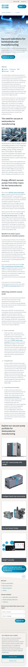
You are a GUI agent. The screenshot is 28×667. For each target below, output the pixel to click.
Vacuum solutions (7, 588)
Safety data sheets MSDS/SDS (10, 597)
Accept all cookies (13, 656)
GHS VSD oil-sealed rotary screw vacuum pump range (13, 266)
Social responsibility (8, 583)
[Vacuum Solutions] (13, 12)
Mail (13, 71)
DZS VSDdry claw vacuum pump (12, 286)
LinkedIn (5, 69)
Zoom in (25, 140)
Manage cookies (13, 660)
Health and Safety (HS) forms (10, 599)
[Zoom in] (14, 134)
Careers (4, 590)
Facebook (13, 69)
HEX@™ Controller (8, 560)
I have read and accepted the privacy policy (15, 126)
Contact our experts (8, 57)
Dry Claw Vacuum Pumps (10, 528)
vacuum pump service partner (11, 397)
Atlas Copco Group (7, 585)
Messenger (6, 71)
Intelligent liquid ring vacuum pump (13, 496)
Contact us (5, 602)
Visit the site (20, 621)
